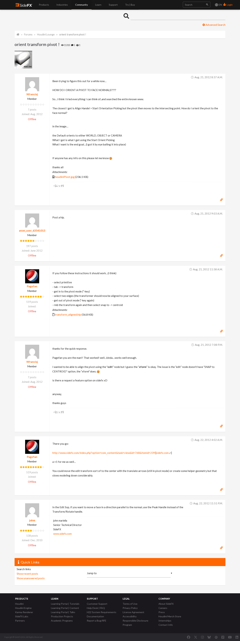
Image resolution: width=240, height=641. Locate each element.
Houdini (19, 603)
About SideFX (166, 603)
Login (229, 4)
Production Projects (62, 616)
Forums (28, 34)
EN (220, 4)
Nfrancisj (32, 94)
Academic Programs (62, 620)
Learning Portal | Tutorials (65, 603)
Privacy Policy (130, 607)
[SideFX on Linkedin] (236, 637)
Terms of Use (130, 603)
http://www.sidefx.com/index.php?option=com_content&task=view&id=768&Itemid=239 (103, 452)
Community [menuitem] (81, 4)
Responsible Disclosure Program (135, 622)
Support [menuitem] (113, 4)
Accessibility (130, 616)
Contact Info (165, 624)
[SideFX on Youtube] (230, 637)
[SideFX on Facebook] (188, 637)
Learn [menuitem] (98, 4)
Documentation (95, 616)
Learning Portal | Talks (63, 612)
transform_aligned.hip (68, 314)
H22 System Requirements (101, 612)
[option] (23, 59)
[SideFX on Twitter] (195, 637)
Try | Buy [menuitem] (130, 4)
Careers (162, 607)
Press (161, 612)
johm (32, 520)
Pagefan (32, 286)
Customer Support (97, 603)
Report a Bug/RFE (96, 620)
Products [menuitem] (44, 4)
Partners (20, 620)
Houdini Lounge (46, 34)
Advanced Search (215, 24)
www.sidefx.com (62, 533)
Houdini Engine (23, 607)
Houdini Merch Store (169, 616)
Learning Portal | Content (65, 607)
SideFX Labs (21, 616)
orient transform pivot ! (72, 34)
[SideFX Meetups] (216, 637)
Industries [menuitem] (62, 4)
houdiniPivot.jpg (65, 176)
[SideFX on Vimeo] (222, 637)
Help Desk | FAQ (96, 607)
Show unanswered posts (31, 578)
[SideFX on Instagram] (202, 637)
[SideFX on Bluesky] (209, 637)
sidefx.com (162, 452)
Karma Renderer (24, 612)
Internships (164, 620)
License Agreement (133, 612)
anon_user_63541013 (32, 230)
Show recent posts (27, 573)
